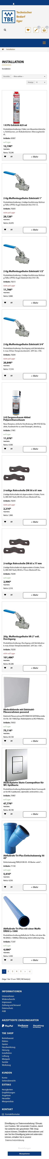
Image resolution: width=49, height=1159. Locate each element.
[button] (29, 77)
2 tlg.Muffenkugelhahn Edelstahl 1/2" (23, 271)
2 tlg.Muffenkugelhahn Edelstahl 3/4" (23, 344)
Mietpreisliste (8, 1102)
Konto (4, 1078)
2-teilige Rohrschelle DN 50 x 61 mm (22, 491)
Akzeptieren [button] (24, 1154)
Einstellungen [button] (24, 1148)
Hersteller (6, 76)
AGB (4, 1011)
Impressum (6, 1002)
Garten (5, 1044)
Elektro (5, 1041)
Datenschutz (7, 1008)
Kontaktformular (12, 1114)
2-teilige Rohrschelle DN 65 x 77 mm (22, 564)
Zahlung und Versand (11, 1005)
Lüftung (5, 1056)
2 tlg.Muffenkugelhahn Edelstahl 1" (22, 198)
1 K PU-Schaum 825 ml (15, 125)
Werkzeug (6, 1065)
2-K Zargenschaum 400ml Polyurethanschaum (16, 418)
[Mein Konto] (13, 4)
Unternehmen (8, 996)
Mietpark (6, 1059)
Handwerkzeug (8, 1047)
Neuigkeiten (7, 1090)
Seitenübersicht (9, 1081)
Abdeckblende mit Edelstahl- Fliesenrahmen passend (18, 711)
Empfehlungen (8, 1093)
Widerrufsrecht (8, 999)
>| (29, 971)
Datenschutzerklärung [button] (14, 1140)
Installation (10, 49)
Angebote (6, 1096)
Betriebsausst (7, 1038)
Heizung (5, 1050)
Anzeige (30, 82)
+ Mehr (34, 157)
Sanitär (5, 1062)
